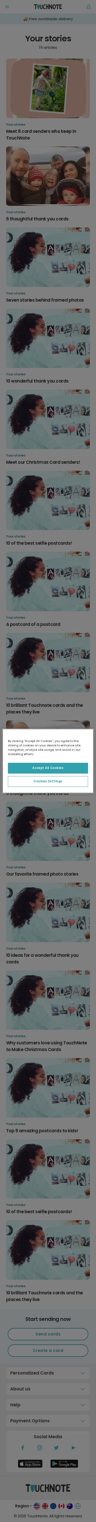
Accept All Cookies (47, 768)
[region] (47, 761)
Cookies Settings (48, 781)
